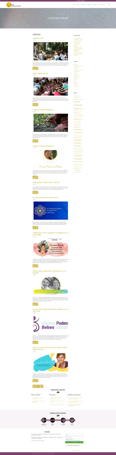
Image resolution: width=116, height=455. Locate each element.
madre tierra (81, 151)
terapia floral (80, 172)
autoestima (81, 99)
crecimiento (75, 122)
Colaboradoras (76, 67)
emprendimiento (76, 134)
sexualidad (76, 172)
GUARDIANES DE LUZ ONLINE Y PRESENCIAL (38, 402)
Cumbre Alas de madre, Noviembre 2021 (43, 110)
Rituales (75, 83)
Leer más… (35, 68)
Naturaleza (76, 79)
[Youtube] (77, 450)
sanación (78, 170)
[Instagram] (75, 450)
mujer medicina (76, 165)
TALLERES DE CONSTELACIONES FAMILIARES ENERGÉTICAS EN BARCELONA (75, 405)
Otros (75, 80)
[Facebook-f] (73, 450)
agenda (75, 96)
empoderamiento (77, 127)
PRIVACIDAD (38, 450)
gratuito (81, 150)
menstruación (76, 153)
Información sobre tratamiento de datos (73, 445)
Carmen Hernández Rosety (78, 105)
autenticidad (76, 97)
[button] (109, 4)
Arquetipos (76, 64)
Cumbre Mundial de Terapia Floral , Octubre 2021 (46, 182)
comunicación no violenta (78, 117)
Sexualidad (76, 85)
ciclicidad (81, 108)
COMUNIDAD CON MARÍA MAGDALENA (55, 398)
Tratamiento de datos (69, 439)
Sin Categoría (76, 86)
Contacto (103, 4)
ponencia (76, 168)
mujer (75, 155)
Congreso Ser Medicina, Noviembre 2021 (43, 146)
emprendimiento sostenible (78, 136)
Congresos (76, 68)
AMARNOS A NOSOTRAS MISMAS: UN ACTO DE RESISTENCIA (78, 54)
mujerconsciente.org (79, 164)
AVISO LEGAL (34, 450)
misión (80, 153)
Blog (99, 4)
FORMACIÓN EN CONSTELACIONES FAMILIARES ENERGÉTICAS (75, 398)
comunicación (76, 112)
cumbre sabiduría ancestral (40, 73)
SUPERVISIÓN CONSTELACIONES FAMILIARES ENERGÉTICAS (75, 402)
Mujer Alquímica (77, 76)
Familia (75, 72)
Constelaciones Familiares (78, 69)
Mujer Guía (76, 78)
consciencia (78, 121)
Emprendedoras (77, 71)
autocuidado (76, 99)
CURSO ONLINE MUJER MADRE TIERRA (56, 402)
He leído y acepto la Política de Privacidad (73, 440)
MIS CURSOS (79, 0)
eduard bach (79, 125)
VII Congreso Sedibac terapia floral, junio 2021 (45, 198)
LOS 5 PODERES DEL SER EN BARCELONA (38, 398)
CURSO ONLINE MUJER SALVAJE (57, 404)
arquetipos (79, 95)
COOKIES (41, 450)
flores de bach (77, 148)
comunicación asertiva (78, 113)
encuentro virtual (77, 137)
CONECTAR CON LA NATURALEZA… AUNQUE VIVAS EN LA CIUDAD (78, 39)
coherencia (76, 110)
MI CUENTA (83, 0)
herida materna (76, 151)
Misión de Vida (76, 75)
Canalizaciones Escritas (78, 65)
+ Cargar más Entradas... (38, 386)
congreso (76, 119)
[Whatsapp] (79, 450)
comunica (79, 110)
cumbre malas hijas (38, 38)
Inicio (74, 4)
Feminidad (76, 74)
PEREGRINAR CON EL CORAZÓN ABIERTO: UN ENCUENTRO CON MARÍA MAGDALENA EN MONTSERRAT (78, 49)
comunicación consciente (78, 115)
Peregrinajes (76, 82)
